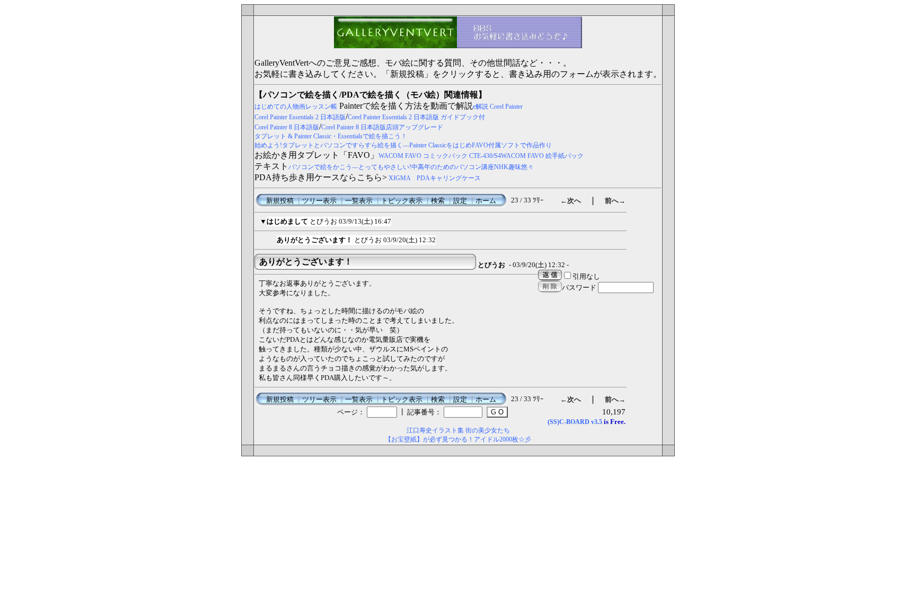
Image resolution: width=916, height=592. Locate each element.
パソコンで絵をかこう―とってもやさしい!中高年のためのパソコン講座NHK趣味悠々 (411, 167)
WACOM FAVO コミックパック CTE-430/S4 (439, 156)
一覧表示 (359, 201)
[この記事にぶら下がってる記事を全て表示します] (271, 238)
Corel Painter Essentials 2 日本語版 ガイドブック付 (416, 117)
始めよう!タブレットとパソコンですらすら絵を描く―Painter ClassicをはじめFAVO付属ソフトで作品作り (403, 145)
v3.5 (596, 422)
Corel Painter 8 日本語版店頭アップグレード (382, 127)
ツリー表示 (319, 201)
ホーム (485, 201)
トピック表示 (401, 201)
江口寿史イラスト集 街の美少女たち (458, 430)
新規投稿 (280, 201)
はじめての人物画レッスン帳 (295, 106)
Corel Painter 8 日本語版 (286, 127)
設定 (460, 201)
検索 (438, 201)
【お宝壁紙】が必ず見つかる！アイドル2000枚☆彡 (458, 439)
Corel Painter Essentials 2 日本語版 (300, 117)
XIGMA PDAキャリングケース (434, 178)
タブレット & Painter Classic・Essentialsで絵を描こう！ (330, 136)
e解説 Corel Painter (498, 106)
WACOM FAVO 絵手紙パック (542, 156)
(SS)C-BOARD (568, 422)
